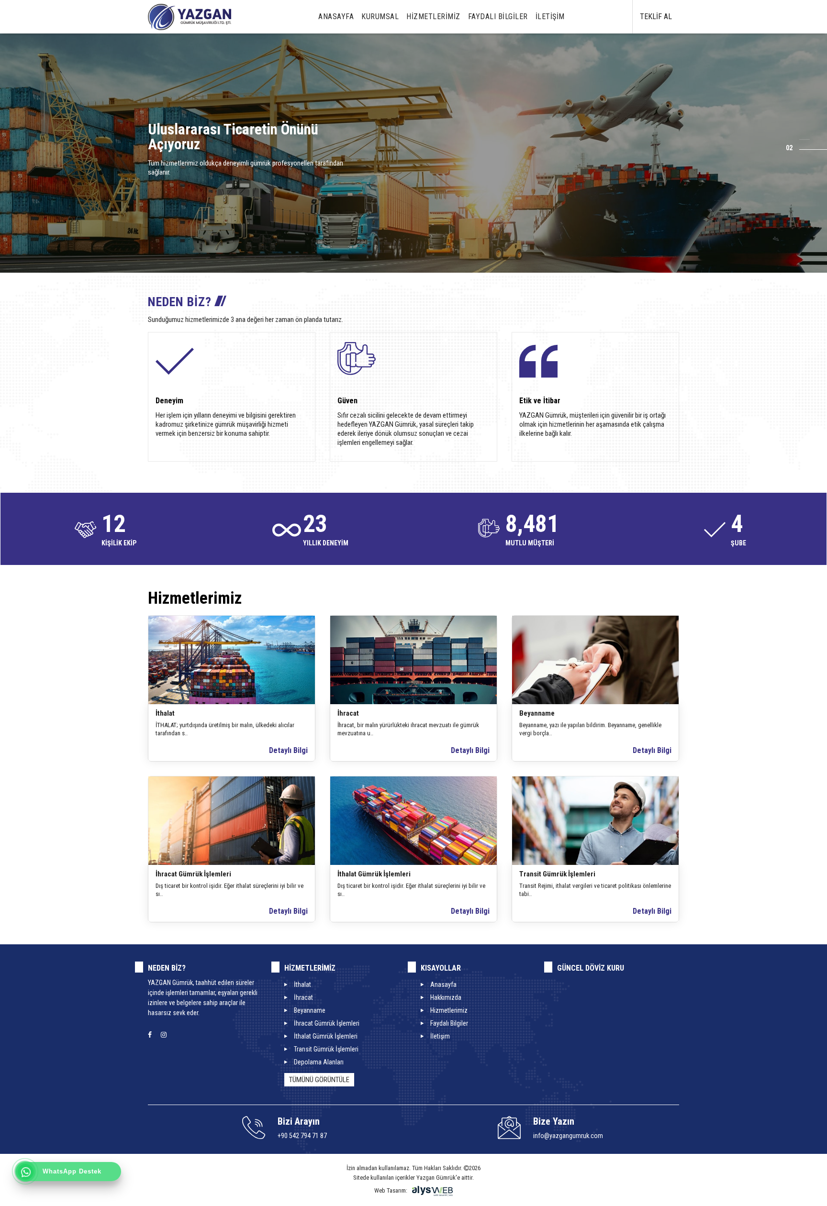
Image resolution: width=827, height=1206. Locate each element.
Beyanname (537, 713)
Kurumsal (380, 16)
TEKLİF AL (656, 16)
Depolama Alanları (319, 1062)
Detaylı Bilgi (288, 750)
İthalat (165, 713)
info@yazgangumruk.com (568, 1136)
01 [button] (798, 138)
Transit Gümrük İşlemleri (557, 874)
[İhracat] (413, 659)
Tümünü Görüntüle (319, 1079)
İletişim (550, 16)
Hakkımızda (445, 997)
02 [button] (789, 148)
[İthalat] (231, 659)
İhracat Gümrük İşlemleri (193, 874)
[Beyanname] (595, 659)
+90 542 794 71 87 (302, 1136)
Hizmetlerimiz (433, 16)
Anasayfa (336, 16)
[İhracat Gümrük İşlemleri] (231, 820)
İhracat (348, 713)
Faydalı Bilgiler (498, 16)
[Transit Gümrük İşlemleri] (595, 820)
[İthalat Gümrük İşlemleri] (413, 820)
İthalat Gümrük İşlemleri (374, 874)
